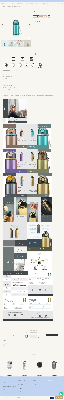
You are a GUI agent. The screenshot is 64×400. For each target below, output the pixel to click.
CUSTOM (26, 3)
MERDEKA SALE (45, 3)
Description (32, 53)
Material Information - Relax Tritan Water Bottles (9, 386)
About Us (4, 382)
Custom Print (34, 385)
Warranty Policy (20, 387)
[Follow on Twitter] (35, 21)
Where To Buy (4, 390)
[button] (61, 11)
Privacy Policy (19, 391)
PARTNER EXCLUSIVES (34, 3)
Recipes (4, 389)
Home (4, 6)
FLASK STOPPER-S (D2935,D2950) (9, 372)
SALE (41, 3)
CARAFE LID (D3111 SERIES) (39, 372)
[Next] (29, 24)
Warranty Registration (21, 388)
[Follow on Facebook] (33, 21)
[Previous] (3, 24)
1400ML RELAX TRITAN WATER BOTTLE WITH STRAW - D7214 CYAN (29, 372)
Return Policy (19, 390)
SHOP (13, 3)
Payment (19, 385)
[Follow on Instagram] (37, 21)
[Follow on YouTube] (39, 21)
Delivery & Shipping (20, 384)
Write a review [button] (52, 335)
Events (4, 392)
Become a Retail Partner (36, 387)
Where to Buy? (34, 384)
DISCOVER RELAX (20, 3)
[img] (5, 343)
